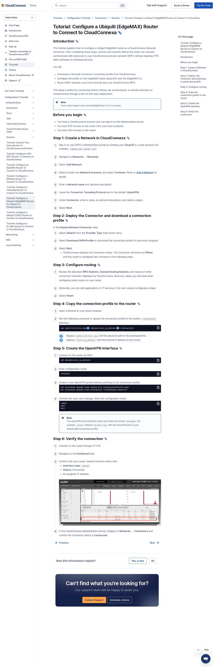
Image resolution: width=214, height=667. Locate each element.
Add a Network (144, 173)
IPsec (9, 113)
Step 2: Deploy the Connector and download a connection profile (193, 79)
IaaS (8, 118)
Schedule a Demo (121, 600)
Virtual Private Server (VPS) (17, 130)
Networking (12, 234)
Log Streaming (13, 245)
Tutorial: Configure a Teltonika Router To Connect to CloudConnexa (19, 190)
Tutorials (57, 18)
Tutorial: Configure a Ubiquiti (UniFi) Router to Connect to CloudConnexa (19, 215)
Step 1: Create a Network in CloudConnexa (193, 69)
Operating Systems (16, 123)
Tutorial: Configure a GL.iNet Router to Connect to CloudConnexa (20, 226)
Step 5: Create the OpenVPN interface (190, 105)
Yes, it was (137, 560)
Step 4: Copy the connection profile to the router (193, 95)
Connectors (12, 108)
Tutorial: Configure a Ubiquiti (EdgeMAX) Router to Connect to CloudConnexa (20, 202)
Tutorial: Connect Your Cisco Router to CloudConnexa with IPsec (19, 145)
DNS (8, 240)
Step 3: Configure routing (193, 87)
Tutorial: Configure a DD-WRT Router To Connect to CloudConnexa (20, 156)
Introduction (186, 57)
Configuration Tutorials (16, 97)
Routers (10, 137)
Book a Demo (183, 6)
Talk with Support (157, 6)
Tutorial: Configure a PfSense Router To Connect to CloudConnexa (19, 179)
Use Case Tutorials (14, 91)
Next (152, 542)
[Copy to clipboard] (158, 328)
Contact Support (95, 600)
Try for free (205, 6)
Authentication (13, 102)
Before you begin (189, 62)
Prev (61, 542)
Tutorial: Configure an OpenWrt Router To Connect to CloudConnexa (19, 168)
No (152, 560)
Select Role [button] (11, 17)
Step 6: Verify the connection (189, 113)
